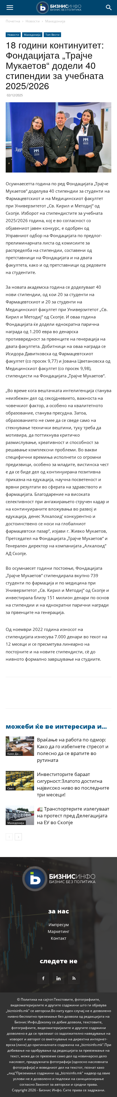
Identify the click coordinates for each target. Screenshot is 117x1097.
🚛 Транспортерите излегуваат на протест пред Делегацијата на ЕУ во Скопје (73, 815)
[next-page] (18, 836)
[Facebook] (11, 696)
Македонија (55, 21)
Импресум (59, 924)
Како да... (14, 754)
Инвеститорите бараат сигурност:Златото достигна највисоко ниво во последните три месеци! (73, 784)
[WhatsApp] (50, 696)
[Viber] (76, 696)
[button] (10, 7)
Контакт (58, 938)
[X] (24, 696)
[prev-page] (9, 836)
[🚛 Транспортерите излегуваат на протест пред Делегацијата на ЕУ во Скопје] (20, 815)
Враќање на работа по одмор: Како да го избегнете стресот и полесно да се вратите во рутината (72, 749)
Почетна (13, 21)
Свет (10, 788)
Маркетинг (58, 931)
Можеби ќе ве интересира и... (56, 726)
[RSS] (74, 978)
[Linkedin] (63, 696)
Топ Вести (52, 35)
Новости (33, 21)
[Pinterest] (37, 696)
